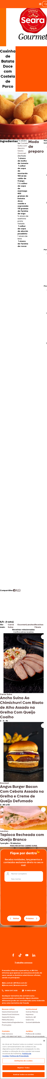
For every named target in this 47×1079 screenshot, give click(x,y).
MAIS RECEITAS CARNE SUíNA (23, 845)
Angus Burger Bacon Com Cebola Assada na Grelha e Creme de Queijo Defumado (22, 794)
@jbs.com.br (7, 983)
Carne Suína (11, 625)
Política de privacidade (35, 1036)
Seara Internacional (10, 1012)
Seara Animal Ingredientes (12, 1022)
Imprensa (29, 1014)
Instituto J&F (31, 1017)
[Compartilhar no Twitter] (17, 590)
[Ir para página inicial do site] (23, 948)
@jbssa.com (7, 985)
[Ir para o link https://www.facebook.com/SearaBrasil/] (13, 955)
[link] (23, 677)
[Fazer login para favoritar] (43, 636)
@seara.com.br (20, 985)
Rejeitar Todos (23, 1068)
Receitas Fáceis (39, 625)
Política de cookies (33, 1034)
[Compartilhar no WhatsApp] (19, 590)
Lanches (30, 624)
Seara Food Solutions (10, 1014)
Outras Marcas (32, 1012)
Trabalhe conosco (23, 962)
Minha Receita (8, 1020)
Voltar (16, 918)
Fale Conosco (7, 1034)
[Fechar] (44, 1040)
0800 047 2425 (11, 990)
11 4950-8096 (30, 990)
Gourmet (21, 624)
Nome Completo (19, 873)
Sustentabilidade (33, 1022)
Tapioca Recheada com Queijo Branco (22, 837)
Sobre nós (30, 1020)
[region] (23, 1058)
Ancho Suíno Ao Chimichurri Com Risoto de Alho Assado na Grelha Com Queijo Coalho (21, 707)
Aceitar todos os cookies (23, 1074)
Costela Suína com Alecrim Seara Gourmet (23, 148)
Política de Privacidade (19, 1056)
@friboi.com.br (20, 983)
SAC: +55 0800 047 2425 (11, 1036)
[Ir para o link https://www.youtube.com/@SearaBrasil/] (26, 955)
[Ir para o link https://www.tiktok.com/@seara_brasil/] (20, 955)
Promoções (6, 1025)
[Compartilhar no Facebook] (14, 590)
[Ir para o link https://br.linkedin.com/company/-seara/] (33, 955)
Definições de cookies (23, 1061)
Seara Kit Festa (8, 1017)
